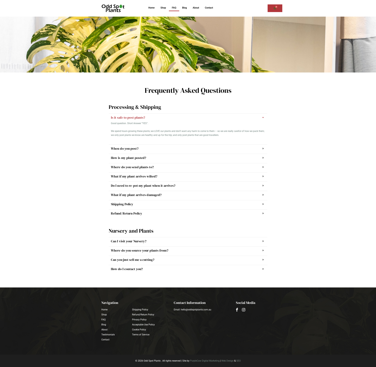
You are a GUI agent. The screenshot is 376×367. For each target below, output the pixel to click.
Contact (209, 7)
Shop (163, 7)
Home (151, 7)
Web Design (227, 360)
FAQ (174, 7)
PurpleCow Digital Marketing (205, 360)
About (196, 7)
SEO (238, 360)
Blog (184, 7)
